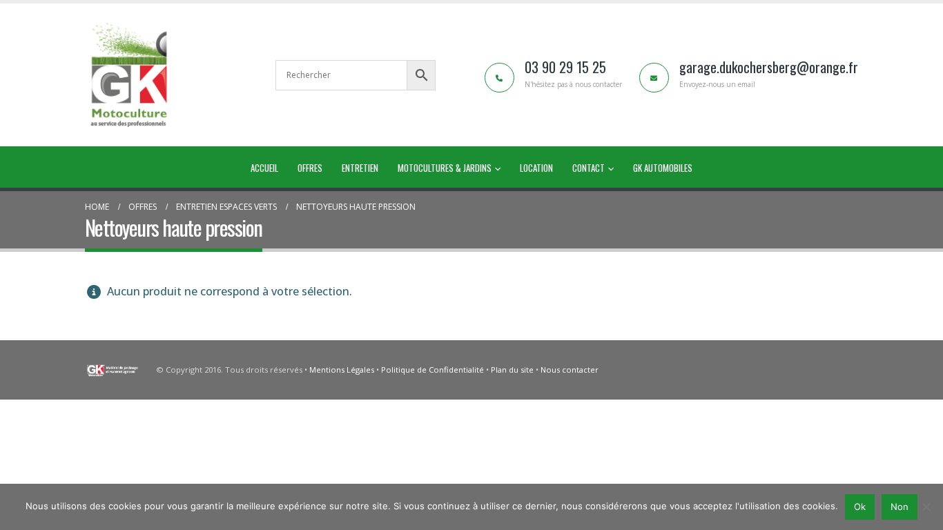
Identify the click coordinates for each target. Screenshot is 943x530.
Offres (310, 168)
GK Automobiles (662, 168)
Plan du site (512, 369)
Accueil (264, 168)
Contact (588, 168)
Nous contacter (570, 369)
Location (536, 168)
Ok (860, 506)
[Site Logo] (130, 75)
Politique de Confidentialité (432, 369)
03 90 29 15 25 (565, 67)
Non (899, 506)
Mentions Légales (342, 369)
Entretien (360, 168)
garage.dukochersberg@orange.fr (768, 67)
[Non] (926, 506)
